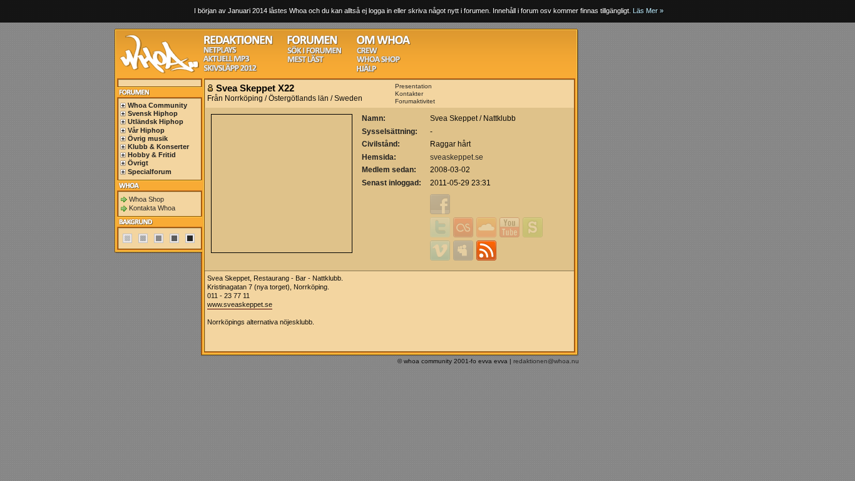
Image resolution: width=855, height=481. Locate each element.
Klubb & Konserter (158, 146)
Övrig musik (148, 138)
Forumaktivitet (415, 101)
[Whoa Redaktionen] (238, 42)
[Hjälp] (366, 70)
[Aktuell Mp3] (226, 60)
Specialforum (150, 171)
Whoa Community (157, 105)
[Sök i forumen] (314, 52)
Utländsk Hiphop (155, 121)
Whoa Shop (146, 199)
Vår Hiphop (146, 130)
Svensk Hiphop (153, 113)
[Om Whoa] (383, 42)
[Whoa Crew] (367, 52)
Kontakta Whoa (152, 208)
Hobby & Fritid (152, 154)
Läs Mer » (648, 10)
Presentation (413, 86)
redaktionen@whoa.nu (546, 361)
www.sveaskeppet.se (239, 304)
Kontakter (409, 93)
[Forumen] (312, 42)
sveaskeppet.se (456, 157)
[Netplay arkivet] (220, 51)
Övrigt (138, 163)
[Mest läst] (305, 61)
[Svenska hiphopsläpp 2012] (230, 69)
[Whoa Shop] (378, 61)
